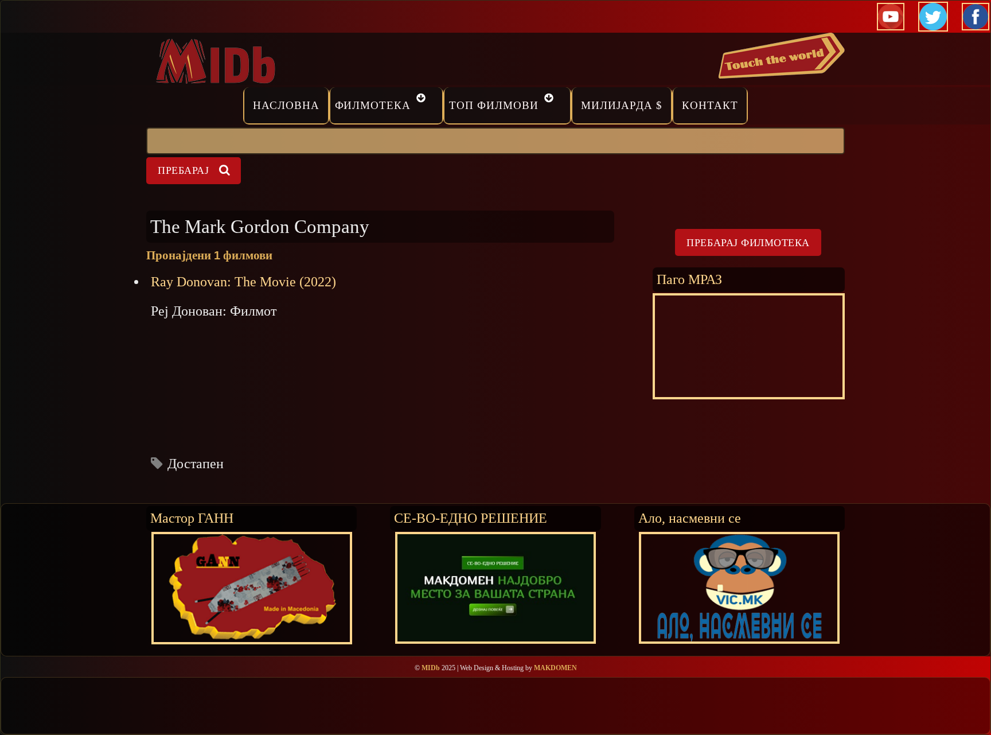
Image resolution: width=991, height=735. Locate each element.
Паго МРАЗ (689, 279)
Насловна (286, 105)
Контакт (710, 105)
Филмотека (373, 105)
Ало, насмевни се (689, 518)
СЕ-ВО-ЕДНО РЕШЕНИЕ (470, 518)
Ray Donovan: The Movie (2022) (243, 281)
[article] (380, 372)
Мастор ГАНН (191, 518)
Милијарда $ (621, 105)
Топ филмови (494, 105)
